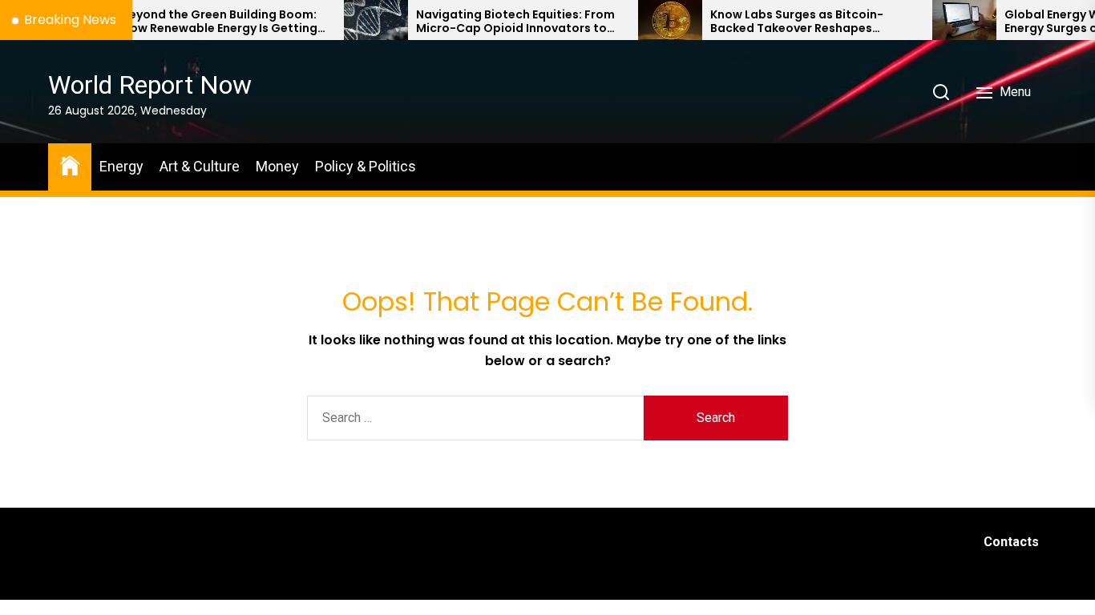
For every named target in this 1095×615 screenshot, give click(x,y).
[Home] (69, 164)
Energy (121, 166)
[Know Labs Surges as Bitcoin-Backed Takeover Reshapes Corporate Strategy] (652, 20)
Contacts (1011, 541)
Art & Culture (200, 166)
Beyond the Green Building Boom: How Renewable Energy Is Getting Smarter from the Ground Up (201, 21)
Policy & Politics (365, 166)
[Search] (941, 92)
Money (277, 166)
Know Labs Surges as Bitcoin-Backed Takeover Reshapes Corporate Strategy (778, 21)
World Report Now (150, 85)
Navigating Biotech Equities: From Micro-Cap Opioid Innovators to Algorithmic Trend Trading (497, 21)
